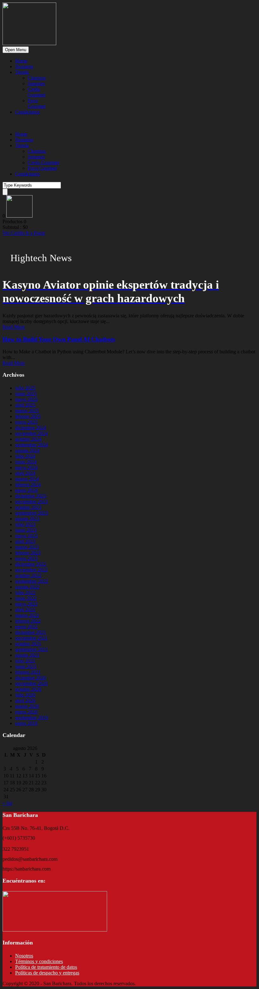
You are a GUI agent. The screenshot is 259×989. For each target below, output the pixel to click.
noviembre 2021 (31, 638)
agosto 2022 (27, 587)
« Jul (7, 803)
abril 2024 (25, 473)
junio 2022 (26, 598)
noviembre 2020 (31, 683)
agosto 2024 (27, 450)
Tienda (22, 72)
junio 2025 (26, 393)
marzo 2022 (27, 615)
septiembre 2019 (31, 717)
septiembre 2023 (31, 513)
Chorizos (37, 78)
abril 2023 (25, 541)
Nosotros (24, 66)
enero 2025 (26, 422)
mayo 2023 (26, 535)
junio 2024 (26, 462)
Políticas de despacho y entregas (47, 972)
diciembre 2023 (30, 496)
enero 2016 (26, 723)
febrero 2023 (28, 552)
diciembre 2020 (30, 677)
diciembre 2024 (30, 427)
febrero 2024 (28, 484)
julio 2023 (25, 524)
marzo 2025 (27, 410)
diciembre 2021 (30, 632)
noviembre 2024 (31, 433)
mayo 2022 (26, 604)
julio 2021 (25, 660)
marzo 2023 (27, 547)
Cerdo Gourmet (36, 92)
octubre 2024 (28, 439)
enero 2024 (26, 490)
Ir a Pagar (35, 233)
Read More (14, 327)
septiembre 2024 (31, 444)
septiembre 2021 (31, 649)
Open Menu (15, 49)
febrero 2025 (28, 416)
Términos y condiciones (39, 961)
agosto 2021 (27, 655)
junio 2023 (26, 530)
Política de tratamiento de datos (46, 967)
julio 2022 (25, 592)
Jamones (36, 83)
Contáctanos (27, 112)
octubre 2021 (28, 643)
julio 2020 (25, 695)
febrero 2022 (28, 621)
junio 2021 (26, 666)
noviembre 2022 (31, 569)
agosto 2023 (27, 518)
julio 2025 (25, 388)
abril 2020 (25, 700)
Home (21, 60)
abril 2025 (25, 405)
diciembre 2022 (30, 564)
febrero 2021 (28, 672)
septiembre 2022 (31, 581)
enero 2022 (26, 626)
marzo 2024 (27, 479)
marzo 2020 (27, 706)
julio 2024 (25, 456)
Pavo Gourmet (36, 103)
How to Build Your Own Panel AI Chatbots (59, 339)
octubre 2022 (28, 575)
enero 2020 (26, 712)
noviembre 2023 (31, 501)
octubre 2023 (28, 507)
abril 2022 (25, 609)
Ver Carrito (14, 233)
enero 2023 (26, 558)
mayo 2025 (26, 399)
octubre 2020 (28, 689)
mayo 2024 (26, 467)
